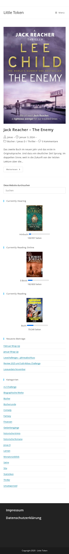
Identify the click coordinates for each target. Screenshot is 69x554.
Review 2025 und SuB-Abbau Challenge (22, 363)
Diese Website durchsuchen (17, 185)
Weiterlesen (14, 169)
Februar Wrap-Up (12, 345)
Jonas (10, 137)
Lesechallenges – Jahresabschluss (19, 357)
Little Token (14, 12)
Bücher (11, 141)
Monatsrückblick (11, 456)
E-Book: (23, 280)
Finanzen (8, 421)
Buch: (23, 325)
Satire (6, 462)
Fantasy (7, 415)
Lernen (7, 450)
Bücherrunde (10, 404)
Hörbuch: (23, 234)
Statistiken (9, 474)
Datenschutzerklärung (23, 518)
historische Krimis (12, 433)
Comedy (8, 410)
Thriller (32, 141)
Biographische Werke (14, 392)
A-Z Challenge (10, 386)
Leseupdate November (15, 369)
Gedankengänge (11, 427)
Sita (5, 468)
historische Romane (13, 439)
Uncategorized (10, 485)
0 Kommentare (50, 141)
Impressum (15, 510)
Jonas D (21, 141)
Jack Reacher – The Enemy (29, 129)
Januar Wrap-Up (11, 351)
